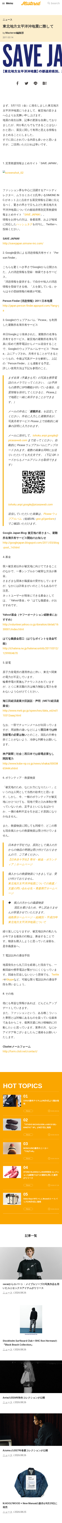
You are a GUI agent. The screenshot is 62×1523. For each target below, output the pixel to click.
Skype (10, 979)
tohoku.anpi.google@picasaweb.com (30, 504)
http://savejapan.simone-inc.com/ (23, 243)
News (28, 1111)
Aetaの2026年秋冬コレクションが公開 (24, 1397)
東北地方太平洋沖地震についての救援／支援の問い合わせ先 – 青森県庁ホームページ (32, 888)
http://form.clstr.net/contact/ (20, 1051)
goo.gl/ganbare (45, 518)
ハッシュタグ (24, 224)
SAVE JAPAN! (32, 214)
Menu (9, 3)
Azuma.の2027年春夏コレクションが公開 (25, 1450)
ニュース (7, 19)
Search (55, 3)
